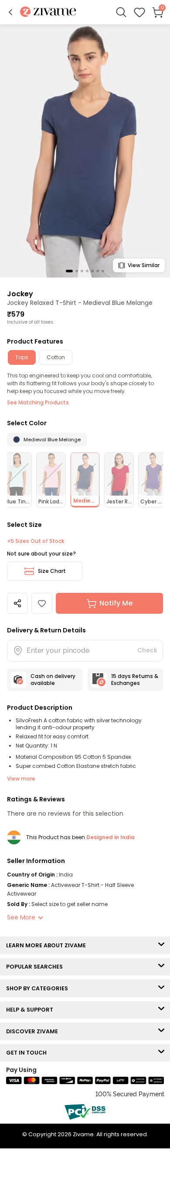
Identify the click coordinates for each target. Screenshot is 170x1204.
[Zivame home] (48, 12)
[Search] (121, 12)
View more (21, 778)
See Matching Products (38, 402)
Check (147, 650)
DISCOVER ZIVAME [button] (34, 1031)
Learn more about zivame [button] (48, 945)
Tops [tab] (21, 357)
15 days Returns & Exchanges (134, 679)
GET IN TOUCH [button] (28, 1052)
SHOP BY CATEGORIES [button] (39, 988)
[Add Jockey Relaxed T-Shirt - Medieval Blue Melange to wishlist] (41, 603)
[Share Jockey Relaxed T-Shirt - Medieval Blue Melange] (17, 603)
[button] (10, 12)
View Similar (144, 265)
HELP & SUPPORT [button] (31, 1009)
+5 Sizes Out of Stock (35, 541)
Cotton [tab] (56, 357)
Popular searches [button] (36, 966)
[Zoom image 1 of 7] (85, 150)
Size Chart (52, 571)
